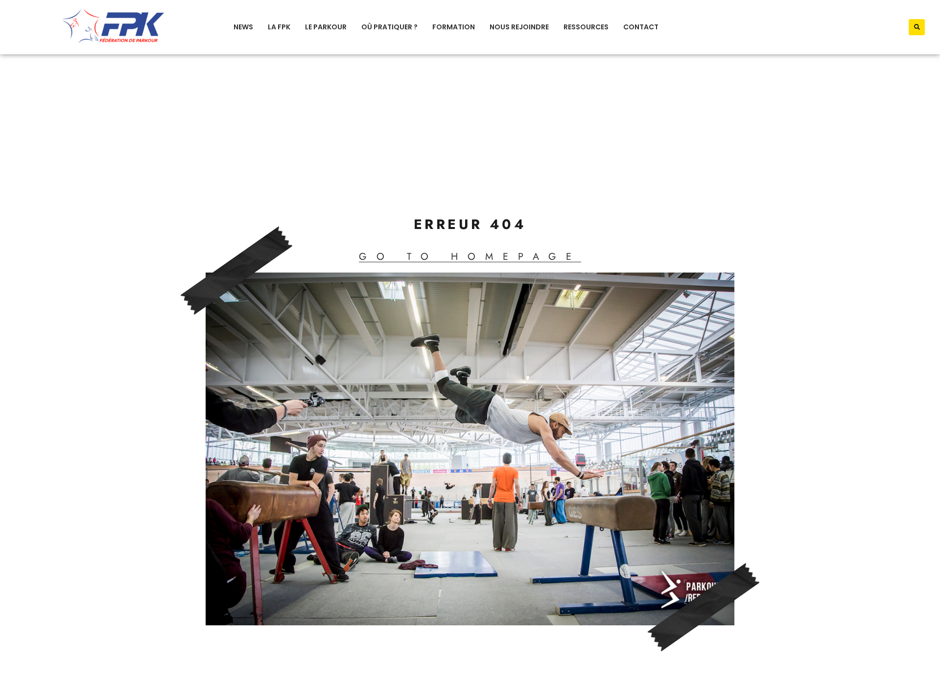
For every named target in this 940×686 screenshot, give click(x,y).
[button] (917, 27)
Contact (640, 27)
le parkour (326, 27)
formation (453, 27)
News (243, 27)
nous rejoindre (519, 27)
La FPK (279, 27)
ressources (586, 27)
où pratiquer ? (389, 27)
